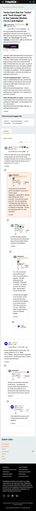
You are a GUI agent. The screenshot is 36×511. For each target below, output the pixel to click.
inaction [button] (26, 121)
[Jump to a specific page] (31, 142)
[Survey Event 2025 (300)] (20, 147)
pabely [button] (10, 147)
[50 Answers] (22, 147)
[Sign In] (33, 2)
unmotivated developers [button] (16, 121)
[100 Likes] (25, 147)
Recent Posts (5, 446)
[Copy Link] (28, 29)
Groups (4, 454)
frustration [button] (6, 121)
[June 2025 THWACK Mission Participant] (27, 147)
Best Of (4, 458)
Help (3, 456)
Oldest (10, 138)
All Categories (5, 444)
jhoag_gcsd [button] (11, 24)
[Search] (30, 2)
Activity (4, 449)
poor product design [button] (17, 123)
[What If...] (27, 24)
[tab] (6, 131)
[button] (5, 25)
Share (5, 111)
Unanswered (18, 451)
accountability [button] (7, 123)
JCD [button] (9, 342)
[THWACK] (12, 2)
